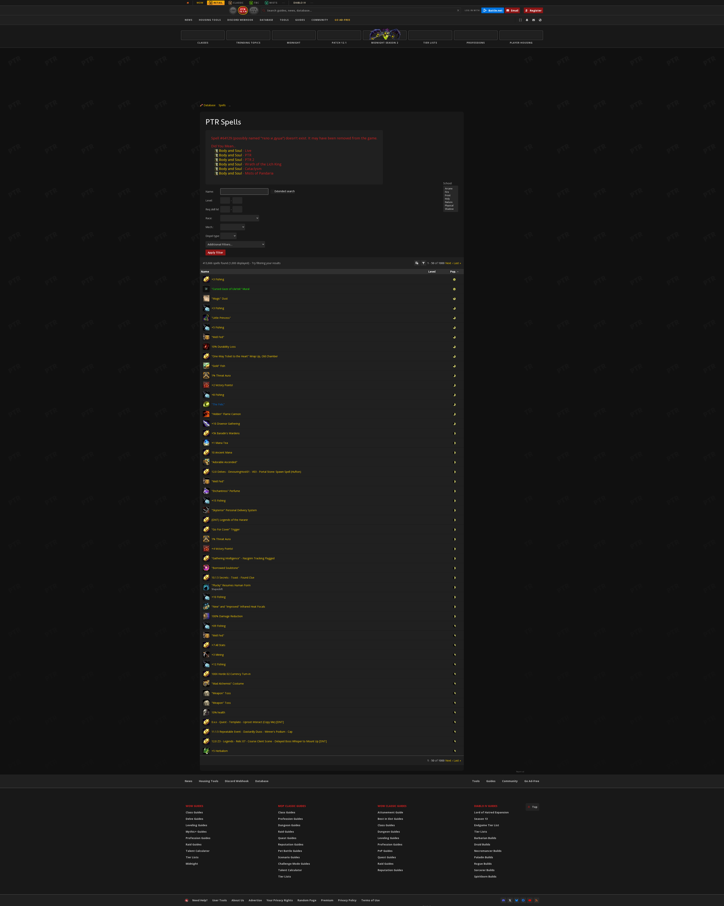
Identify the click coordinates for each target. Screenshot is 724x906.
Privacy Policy (347, 900)
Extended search (285, 191)
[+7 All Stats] (206, 645)
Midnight (192, 863)
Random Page (307, 900)
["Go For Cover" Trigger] (206, 529)
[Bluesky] (516, 900)
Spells (222, 105)
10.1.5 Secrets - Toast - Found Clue (233, 577)
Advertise (255, 900)
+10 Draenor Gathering (226, 423)
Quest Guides (287, 838)
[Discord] (503, 900)
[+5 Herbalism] (206, 750)
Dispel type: (213, 236)
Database (266, 20)
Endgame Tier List (486, 825)
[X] (510, 900)
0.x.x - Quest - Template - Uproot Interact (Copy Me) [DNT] (248, 722)
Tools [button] (284, 20)
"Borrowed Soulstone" (225, 568)
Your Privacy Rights (280, 900)
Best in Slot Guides (390, 819)
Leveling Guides (196, 825)
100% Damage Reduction (227, 616)
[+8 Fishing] (206, 394)
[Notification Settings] (527, 20)
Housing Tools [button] (210, 20)
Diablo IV (303, 2)
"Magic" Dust (220, 298)
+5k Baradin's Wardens (226, 433)
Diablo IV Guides (485, 806)
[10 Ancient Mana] (206, 452)
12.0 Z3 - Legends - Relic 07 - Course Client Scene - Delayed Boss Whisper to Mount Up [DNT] (269, 741)
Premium (327, 900)
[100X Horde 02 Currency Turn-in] (206, 673)
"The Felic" (218, 404)
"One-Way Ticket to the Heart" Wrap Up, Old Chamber (245, 356)
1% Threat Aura (221, 375)
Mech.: (209, 227)
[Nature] (451, 202)
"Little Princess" (221, 318)
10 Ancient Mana (222, 452)
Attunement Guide (390, 812)
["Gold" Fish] (206, 365)
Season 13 (481, 819)
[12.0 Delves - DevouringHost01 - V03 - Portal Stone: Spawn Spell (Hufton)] (206, 471)
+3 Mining (218, 654)
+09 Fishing (218, 626)
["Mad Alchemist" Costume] (206, 683)
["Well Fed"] (206, 336)
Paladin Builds (483, 857)
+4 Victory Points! (222, 548)
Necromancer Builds (488, 851)
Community (319, 20)
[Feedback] (533, 20)
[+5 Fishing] (206, 327)
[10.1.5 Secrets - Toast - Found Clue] (206, 577)
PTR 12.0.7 (253, 10)
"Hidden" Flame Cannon (226, 414)
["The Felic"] (206, 404)
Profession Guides (198, 838)
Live (233, 10)
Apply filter (215, 252)
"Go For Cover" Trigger (226, 529)
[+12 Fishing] (206, 664)
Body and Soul (230, 150)
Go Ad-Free (342, 20)
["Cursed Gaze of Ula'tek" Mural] (206, 288)
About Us (238, 900)
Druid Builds (482, 844)
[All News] (188, 3)
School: (447, 183)
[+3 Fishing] (206, 279)
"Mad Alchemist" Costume (228, 683)
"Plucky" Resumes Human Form (231, 585)
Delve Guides (194, 819)
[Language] (540, 20)
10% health (218, 712)
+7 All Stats (218, 645)
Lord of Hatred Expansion (491, 812)
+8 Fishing (218, 395)
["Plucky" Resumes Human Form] (206, 587)
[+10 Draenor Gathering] (206, 423)
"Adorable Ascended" (224, 462)
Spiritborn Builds (485, 876)
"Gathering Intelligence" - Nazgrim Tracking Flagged (243, 558)
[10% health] (206, 712)
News (188, 20)
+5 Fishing (218, 327)
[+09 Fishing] (206, 625)
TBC (256, 2)
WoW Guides (194, 806)
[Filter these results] (423, 263)
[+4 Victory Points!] (206, 548)
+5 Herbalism (220, 751)
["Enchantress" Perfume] (206, 490)
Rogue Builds (483, 863)
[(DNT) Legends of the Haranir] (206, 519)
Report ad (520, 772)
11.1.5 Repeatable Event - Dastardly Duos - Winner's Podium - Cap (252, 731)
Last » (457, 263)
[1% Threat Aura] (206, 375)
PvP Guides (385, 851)
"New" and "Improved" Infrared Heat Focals (238, 606)
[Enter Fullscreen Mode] (520, 20)
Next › (449, 263)
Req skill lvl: (212, 209)
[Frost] (451, 195)
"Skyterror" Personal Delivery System (234, 510)
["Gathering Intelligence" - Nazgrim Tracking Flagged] (206, 558)
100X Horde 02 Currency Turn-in (231, 674)
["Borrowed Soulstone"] (206, 567)
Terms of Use (370, 900)
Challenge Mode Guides (294, 863)
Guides (300, 20)
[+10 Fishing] (206, 596)
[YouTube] (530, 900)
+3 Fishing (218, 279)
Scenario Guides (289, 857)
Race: (209, 218)
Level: (209, 200)
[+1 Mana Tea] (206, 442)
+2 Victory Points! (222, 385)
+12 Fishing (218, 664)
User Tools (219, 900)
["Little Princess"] (206, 317)
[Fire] (451, 192)
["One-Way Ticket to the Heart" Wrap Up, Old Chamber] (206, 356)
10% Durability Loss (224, 346)
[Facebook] (523, 900)
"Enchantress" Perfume (226, 491)
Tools (476, 781)
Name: (210, 191)
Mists (273, 2)
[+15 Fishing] (206, 500)
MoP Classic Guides (292, 806)
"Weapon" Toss (221, 693)
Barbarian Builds (485, 838)
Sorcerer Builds (484, 870)
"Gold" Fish (218, 366)
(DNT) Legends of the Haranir (230, 520)
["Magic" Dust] (206, 298)
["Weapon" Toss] (206, 693)
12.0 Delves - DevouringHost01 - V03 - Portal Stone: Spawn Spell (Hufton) (256, 471)
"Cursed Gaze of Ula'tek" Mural (230, 289)
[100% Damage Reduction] (206, 616)
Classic (238, 2)
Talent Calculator (197, 851)
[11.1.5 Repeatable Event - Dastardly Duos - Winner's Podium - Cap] (206, 731)
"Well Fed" (218, 337)
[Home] (204, 10)
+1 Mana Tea (220, 443)
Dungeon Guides (289, 825)
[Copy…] (417, 263)
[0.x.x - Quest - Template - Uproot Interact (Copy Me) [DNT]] (206, 721)
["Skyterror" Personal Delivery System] (206, 510)
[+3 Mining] (206, 654)
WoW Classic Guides (392, 806)
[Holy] (451, 199)
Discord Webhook (240, 20)
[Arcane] (451, 188)
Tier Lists (192, 857)
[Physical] (451, 205)
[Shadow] (451, 209)
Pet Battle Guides (290, 851)
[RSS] (536, 900)
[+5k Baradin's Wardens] (206, 433)
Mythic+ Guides (196, 831)
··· (283, 2)
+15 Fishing (218, 500)
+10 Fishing (218, 597)
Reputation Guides (290, 844)
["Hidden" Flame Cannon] (206, 413)
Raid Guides (194, 844)
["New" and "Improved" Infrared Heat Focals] (206, 606)
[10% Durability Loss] (206, 346)
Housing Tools (208, 781)
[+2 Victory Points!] (206, 385)
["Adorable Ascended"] (206, 462)
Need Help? (200, 900)
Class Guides (194, 812)
